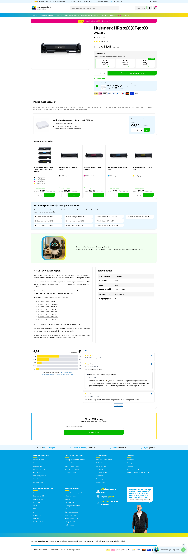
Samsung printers (39, 476)
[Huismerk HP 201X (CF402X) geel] (143, 155)
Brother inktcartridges (72, 463)
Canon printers (38, 463)
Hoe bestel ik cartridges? (73, 493)
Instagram (131, 463)
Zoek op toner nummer (104, 460)
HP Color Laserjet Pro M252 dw (45, 221)
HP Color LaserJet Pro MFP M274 (107, 225)
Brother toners (101, 463)
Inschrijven (94, 432)
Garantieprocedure (71, 519)
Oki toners (99, 476)
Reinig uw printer (70, 522)
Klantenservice (38, 499)
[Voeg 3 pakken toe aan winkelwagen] (147, 130)
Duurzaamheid (38, 496)
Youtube (130, 466)
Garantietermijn (70, 515)
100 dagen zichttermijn (72, 506)
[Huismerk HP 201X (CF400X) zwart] (69, 155)
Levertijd (67, 499)
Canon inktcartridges (72, 466)
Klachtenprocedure (71, 512)
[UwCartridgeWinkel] (41, 8)
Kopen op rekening (134, 469)
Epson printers (38, 466)
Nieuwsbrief (37, 515)
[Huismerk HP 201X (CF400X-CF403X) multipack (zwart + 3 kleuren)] (44, 155)
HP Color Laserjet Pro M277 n (105, 221)
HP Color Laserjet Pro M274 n (75, 221)
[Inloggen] (149, 8)
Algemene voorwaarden (39, 550)
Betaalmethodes (70, 496)
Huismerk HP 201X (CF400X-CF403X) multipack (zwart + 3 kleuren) (44, 169)
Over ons (36, 493)
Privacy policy (54, 550)
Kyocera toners (101, 473)
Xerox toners (100, 482)
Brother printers (38, 460)
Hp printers (37, 473)
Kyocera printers (39, 469)
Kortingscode (69, 525)
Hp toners (99, 469)
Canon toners (101, 466)
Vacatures (37, 502)
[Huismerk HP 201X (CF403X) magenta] (94, 155)
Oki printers (37, 479)
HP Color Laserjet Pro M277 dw (106, 217)
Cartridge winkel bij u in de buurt (138, 473)
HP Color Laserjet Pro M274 (75, 217)
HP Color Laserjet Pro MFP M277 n (138, 217)
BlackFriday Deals (39, 522)
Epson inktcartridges (72, 469)
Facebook (130, 460)
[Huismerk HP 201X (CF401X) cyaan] (118, 155)
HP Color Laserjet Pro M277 (75, 225)
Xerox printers (38, 482)
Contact (36, 519)
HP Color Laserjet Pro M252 (44, 217)
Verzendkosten (70, 502)
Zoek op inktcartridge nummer (75, 460)
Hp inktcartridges (70, 473)
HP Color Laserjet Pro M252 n (44, 225)
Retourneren (69, 509)
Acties (35, 506)
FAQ (34, 509)
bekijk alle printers (75, 324)
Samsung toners (102, 479)
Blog (34, 512)
